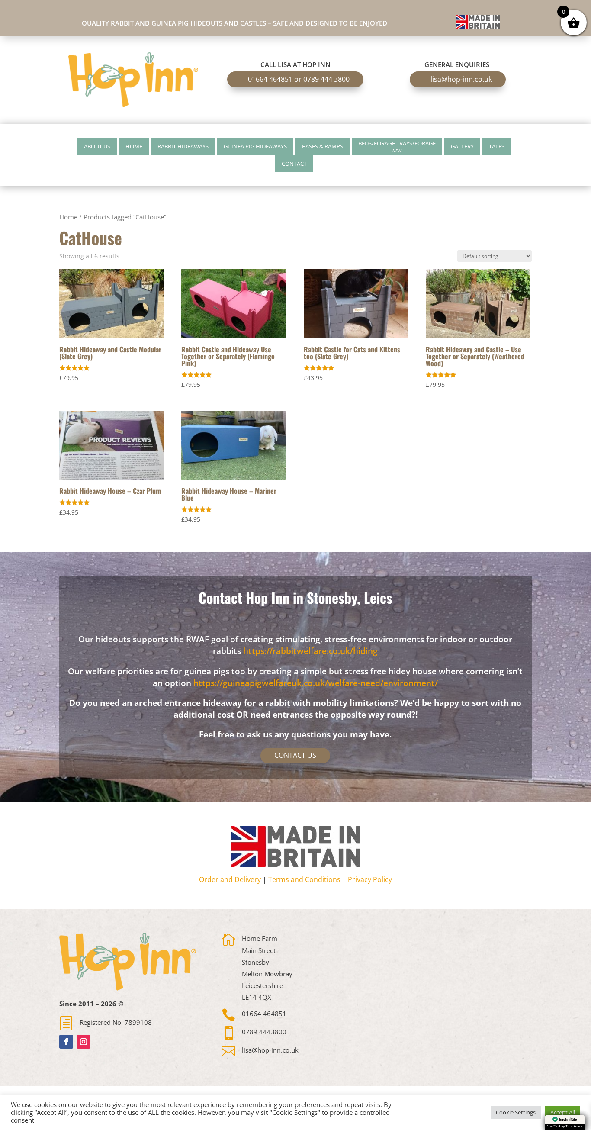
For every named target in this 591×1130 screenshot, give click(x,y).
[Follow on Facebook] (66, 1042)
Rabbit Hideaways (183, 146)
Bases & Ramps (322, 146)
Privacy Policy (370, 879)
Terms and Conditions (304, 879)
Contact (294, 163)
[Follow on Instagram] (83, 1042)
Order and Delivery (230, 879)
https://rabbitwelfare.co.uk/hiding (310, 651)
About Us (97, 146)
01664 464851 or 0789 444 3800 (299, 79)
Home (133, 146)
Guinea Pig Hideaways (255, 146)
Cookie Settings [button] (516, 1112)
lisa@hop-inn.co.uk (461, 79)
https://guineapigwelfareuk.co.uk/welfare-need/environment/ (315, 683)
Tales (496, 146)
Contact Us (295, 755)
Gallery (462, 146)
